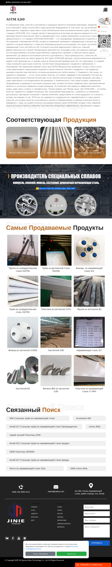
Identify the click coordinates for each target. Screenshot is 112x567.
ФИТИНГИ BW (61, 520)
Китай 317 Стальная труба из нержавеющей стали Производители (43, 426)
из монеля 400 (83, 418)
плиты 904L (95, 426)
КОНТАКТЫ (34, 517)
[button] (101, 142)
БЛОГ (33, 520)
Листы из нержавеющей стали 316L (28, 468)
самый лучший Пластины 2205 (25, 435)
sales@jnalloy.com (56, 491)
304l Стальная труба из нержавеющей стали (32, 418)
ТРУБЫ (59, 507)
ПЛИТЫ (59, 510)
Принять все (71, 554)
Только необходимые (40, 554)
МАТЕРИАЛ (60, 527)
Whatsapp (104, 31)
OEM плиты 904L (79, 468)
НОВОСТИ (34, 513)
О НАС (33, 510)
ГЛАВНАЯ (34, 507)
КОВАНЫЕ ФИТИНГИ (64, 523)
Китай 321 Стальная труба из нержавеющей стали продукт (39, 443)
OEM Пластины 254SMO (22, 452)
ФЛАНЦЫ (60, 517)
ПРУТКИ (60, 513)
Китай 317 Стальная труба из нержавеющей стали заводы (39, 460)
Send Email (104, 27)
